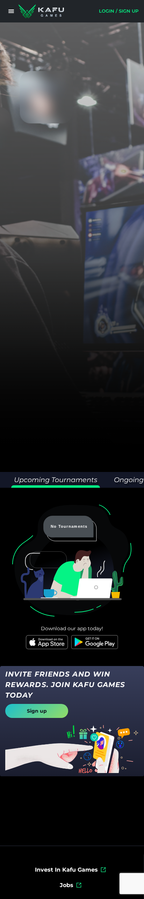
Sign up (37, 711)
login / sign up (118, 11)
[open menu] (11, 11)
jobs (66, 885)
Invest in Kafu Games (66, 869)
